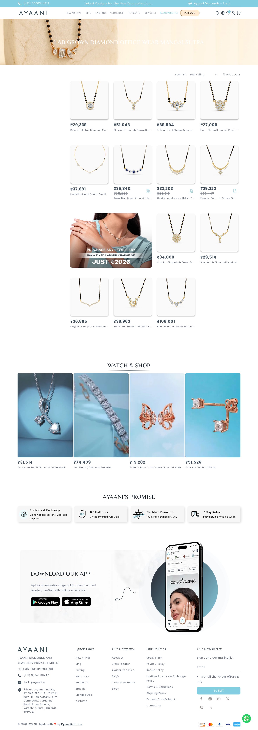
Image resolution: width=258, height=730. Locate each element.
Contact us (154, 705)
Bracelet (81, 688)
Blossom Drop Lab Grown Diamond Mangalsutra (133, 130)
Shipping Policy (156, 693)
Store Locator (121, 664)
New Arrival (83, 657)
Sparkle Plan (154, 657)
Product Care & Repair (161, 699)
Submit (218, 690)
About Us (118, 657)
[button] (88, 13)
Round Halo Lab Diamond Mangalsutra (89, 130)
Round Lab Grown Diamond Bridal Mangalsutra (133, 326)
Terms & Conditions (160, 687)
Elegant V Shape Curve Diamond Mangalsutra (89, 326)
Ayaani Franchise (123, 670)
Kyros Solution (71, 724)
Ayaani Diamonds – (212, 3)
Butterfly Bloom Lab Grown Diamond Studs (155, 467)
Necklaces (82, 676)
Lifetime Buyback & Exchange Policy (166, 679)
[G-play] (45, 605)
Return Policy (155, 670)
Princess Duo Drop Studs (201, 467)
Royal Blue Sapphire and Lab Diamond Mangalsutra (133, 198)
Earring (80, 670)
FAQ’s (115, 676)
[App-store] (76, 605)
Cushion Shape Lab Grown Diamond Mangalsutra (176, 262)
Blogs (115, 688)
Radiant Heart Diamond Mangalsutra (176, 326)
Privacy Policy (155, 664)
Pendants (82, 682)
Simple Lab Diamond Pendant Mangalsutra (219, 262)
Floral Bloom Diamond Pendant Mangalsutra (219, 130)
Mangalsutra (84, 695)
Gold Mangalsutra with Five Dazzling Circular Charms (176, 198)
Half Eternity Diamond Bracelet (92, 467)
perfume (81, 701)
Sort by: (180, 74)
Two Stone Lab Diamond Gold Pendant (41, 467)
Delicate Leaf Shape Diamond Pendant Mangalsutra (176, 130)
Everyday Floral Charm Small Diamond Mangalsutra (89, 194)
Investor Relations (123, 682)
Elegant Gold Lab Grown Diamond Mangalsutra (219, 198)
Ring (78, 664)
